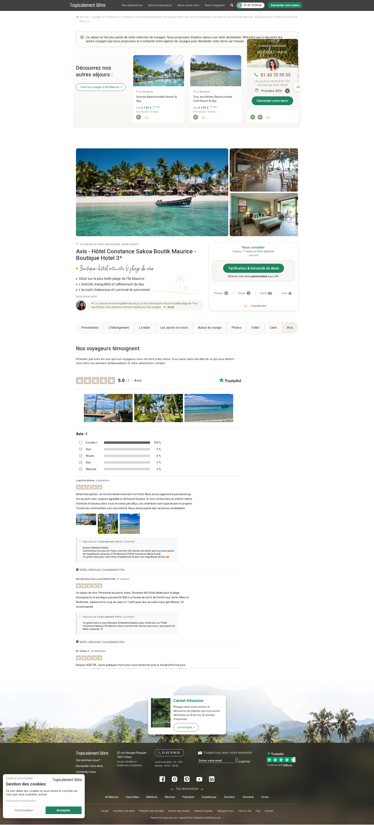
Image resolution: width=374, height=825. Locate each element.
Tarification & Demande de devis (253, 268)
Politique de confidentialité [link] (21, 800)
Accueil (104, 810)
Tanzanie (248, 797)
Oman (265, 797)
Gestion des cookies (179, 810)
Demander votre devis (272, 101)
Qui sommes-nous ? (88, 760)
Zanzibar (229, 797)
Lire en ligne (184, 727)
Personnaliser (24, 810)
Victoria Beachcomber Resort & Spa (156, 99)
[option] (158, 90)
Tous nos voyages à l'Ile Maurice (99, 87)
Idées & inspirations (160, 5)
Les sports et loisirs (174, 327)
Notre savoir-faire (188, 5)
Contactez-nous (86, 772)
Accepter (64, 810)
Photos (219, 293)
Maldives (151, 797)
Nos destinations (132, 5)
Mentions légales (203, 810)
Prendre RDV (272, 91)
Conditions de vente (123, 810)
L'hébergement (118, 327)
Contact (269, 810)
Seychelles (132, 797)
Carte (263, 293)
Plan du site (244, 810)
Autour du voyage (209, 327)
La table (144, 327)
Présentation (90, 327)
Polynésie (188, 797)
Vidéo (242, 293)
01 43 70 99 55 (276, 75)
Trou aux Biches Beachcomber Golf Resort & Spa (212, 99)
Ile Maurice (111, 797)
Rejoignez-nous (225, 810)
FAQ (258, 810)
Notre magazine (215, 5)
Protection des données (151, 810)
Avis (285, 293)
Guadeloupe (209, 797)
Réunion (170, 797)
